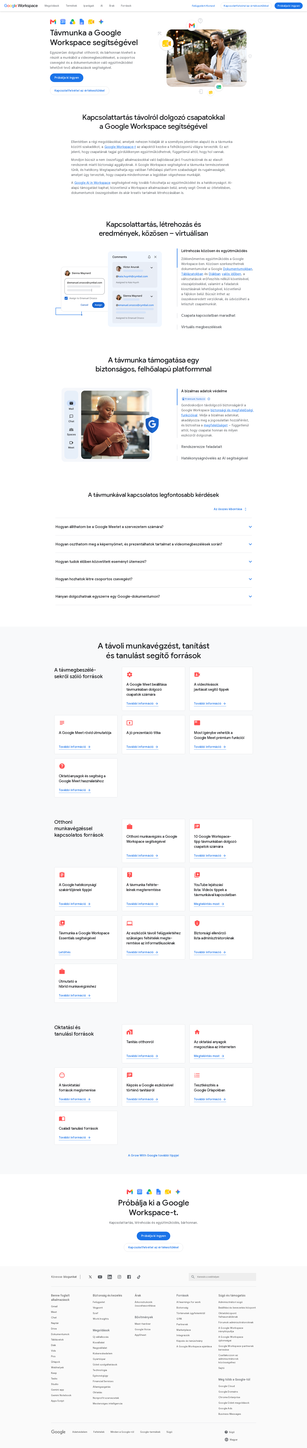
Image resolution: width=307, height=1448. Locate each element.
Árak (112, 5)
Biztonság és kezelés (107, 1295)
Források (126, 5)
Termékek (71, 5)
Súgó (169, 1431)
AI (102, 5)
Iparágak (89, 5)
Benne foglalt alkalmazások (60, 1298)
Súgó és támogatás (231, 1295)
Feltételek (98, 1431)
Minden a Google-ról (122, 1431)
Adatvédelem (79, 1431)
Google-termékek (150, 1431)
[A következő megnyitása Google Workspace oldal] (21, 6)
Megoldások (52, 5)
